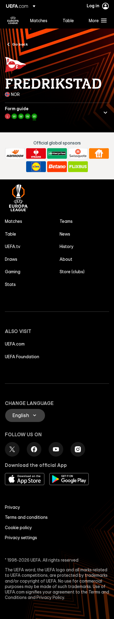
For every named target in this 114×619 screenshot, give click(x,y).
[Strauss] (36, 153)
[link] (38, 20)
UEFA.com (15, 344)
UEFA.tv (12, 246)
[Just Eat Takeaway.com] (99, 153)
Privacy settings (21, 537)
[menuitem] (41, 20)
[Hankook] (15, 153)
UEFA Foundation (22, 356)
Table (10, 234)
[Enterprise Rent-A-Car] (57, 153)
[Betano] (57, 166)
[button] (96, 20)
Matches (13, 221)
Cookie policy (18, 527)
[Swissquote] (78, 153)
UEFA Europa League (13, 20)
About (66, 259)
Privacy (12, 507)
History (67, 246)
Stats (10, 284)
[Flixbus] (78, 166)
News (65, 234)
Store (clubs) (72, 271)
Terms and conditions (26, 517)
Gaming (12, 271)
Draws (11, 259)
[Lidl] (36, 166)
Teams (66, 221)
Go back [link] (20, 44)
